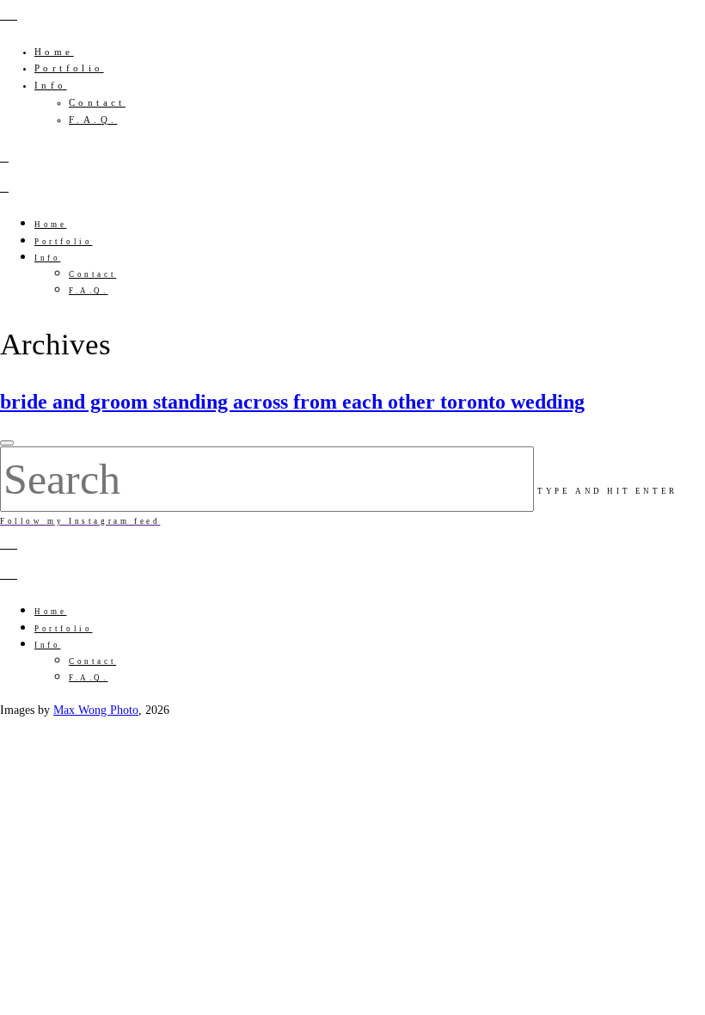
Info (50, 85)
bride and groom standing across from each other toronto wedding (292, 402)
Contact (97, 102)
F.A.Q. (93, 119)
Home (54, 51)
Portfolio (69, 68)
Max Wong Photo (95, 710)
